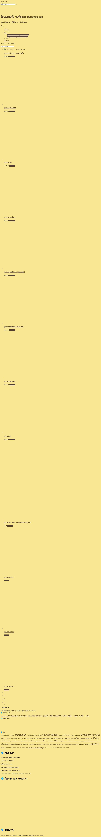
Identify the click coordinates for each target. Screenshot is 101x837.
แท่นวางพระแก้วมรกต (49, 747)
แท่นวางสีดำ (66, 747)
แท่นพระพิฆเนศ (33, 744)
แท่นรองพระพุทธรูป (68, 744)
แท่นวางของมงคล (84, 744)
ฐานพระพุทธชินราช (37, 735)
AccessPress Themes (38, 835)
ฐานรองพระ (87, 735)
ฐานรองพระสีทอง (41, 741)
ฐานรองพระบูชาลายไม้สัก (34, 738)
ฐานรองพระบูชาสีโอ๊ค (89, 738)
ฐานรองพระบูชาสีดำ (56, 738)
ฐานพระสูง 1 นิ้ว (4, 716)
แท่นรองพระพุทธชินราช (58, 744)
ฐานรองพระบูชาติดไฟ (12, 738)
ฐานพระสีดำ (61, 735)
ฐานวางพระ (73, 741)
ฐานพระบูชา (20, 735)
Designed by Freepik (6, 835)
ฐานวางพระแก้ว (94, 741)
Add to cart (12, 56)
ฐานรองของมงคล (75, 735)
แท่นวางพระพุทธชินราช (22, 747)
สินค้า (5, 32)
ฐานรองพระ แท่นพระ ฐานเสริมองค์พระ (18, 34)
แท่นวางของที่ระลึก (75, 744)
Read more (6, 580)
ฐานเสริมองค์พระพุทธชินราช (17, 744)
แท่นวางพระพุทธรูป (36, 747)
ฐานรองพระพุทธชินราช (28, 741)
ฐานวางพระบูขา (80, 741)
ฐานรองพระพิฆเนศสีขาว (15, 741)
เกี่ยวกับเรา (7, 31)
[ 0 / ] (4, 1)
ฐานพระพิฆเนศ (29, 735)
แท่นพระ (26, 744)
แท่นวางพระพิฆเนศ (10, 747)
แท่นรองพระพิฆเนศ (47, 744)
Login (2, 2)
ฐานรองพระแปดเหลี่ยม (66, 741)
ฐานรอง (67, 735)
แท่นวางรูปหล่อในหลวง (58, 747)
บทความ (6, 38)
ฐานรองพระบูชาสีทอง (71, 738)
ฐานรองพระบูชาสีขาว (45, 738)
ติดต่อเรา (6, 40)
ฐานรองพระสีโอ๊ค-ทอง (54, 741)
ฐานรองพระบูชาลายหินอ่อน (22, 738)
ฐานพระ (12, 735)
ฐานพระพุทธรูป (50, 735)
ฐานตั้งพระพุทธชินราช (5, 735)
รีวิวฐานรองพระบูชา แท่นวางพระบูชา (17, 36)
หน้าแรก (6, 29)
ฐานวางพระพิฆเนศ (87, 741)
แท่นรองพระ (39, 744)
